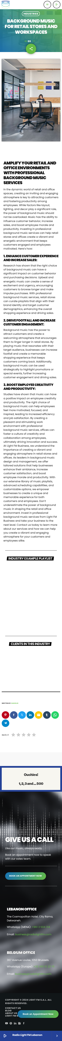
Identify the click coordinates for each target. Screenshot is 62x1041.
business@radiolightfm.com (33, 934)
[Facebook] (23, 1023)
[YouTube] (6, 1023)
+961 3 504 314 (41, 927)
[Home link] (6, 5)
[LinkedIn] (15, 1023)
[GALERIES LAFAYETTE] (31, 670)
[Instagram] (19, 1023)
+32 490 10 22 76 (44, 966)
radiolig (14, 703)
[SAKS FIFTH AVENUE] (31, 656)
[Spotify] (10, 1023)
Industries (30, 13)
